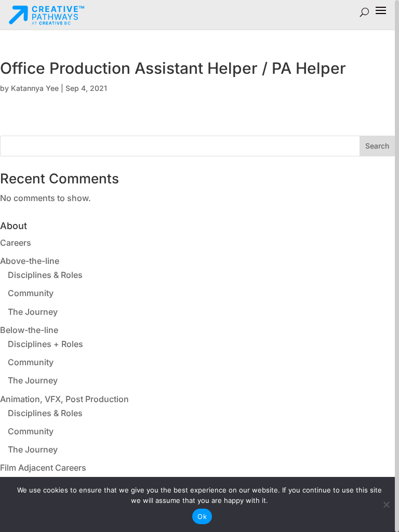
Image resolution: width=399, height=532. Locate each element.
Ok (202, 516)
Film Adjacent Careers (43, 467)
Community (31, 293)
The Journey (33, 312)
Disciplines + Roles (45, 344)
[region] (199, 266)
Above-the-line (29, 261)
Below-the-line (29, 330)
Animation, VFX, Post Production (64, 399)
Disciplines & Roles (45, 275)
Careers (15, 242)
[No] (386, 504)
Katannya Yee (35, 88)
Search (377, 145)
